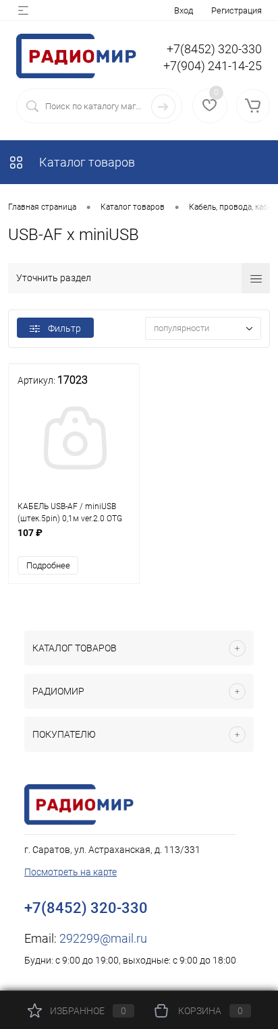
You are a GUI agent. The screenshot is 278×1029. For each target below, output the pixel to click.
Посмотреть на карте (70, 871)
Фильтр (64, 328)
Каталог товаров (85, 162)
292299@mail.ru (103, 938)
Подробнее (48, 565)
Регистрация (236, 10)
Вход (183, 10)
